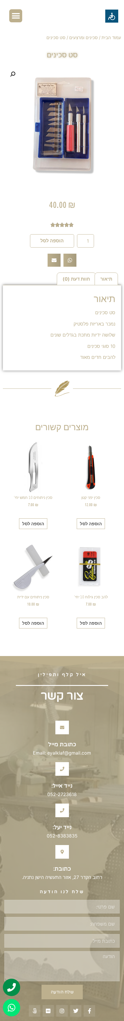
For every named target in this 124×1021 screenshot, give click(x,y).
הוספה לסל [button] (91, 523)
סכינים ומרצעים (83, 37)
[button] (16, 16)
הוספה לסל (52, 241)
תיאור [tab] (106, 279)
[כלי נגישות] (111, 16)
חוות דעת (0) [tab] (76, 279)
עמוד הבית (111, 37)
